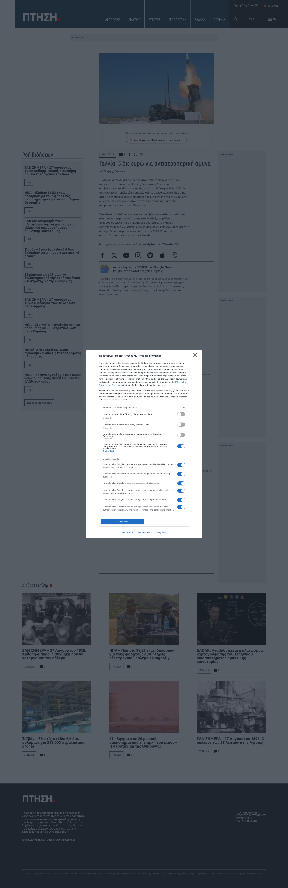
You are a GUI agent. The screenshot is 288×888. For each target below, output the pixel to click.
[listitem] (144, 407)
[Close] (196, 356)
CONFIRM (122, 521)
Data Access (144, 532)
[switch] (181, 414)
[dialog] (144, 444)
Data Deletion (127, 532)
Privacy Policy (161, 532)
